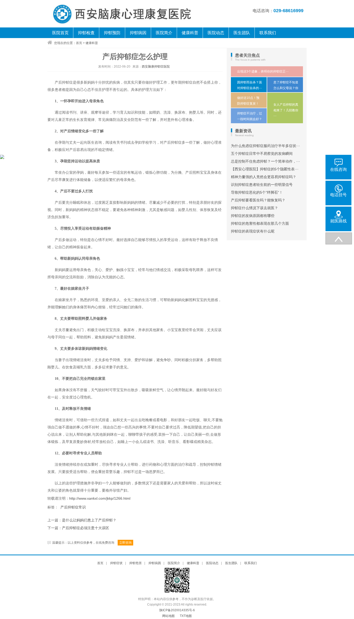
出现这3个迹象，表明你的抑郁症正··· (263, 71)
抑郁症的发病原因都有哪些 (252, 216)
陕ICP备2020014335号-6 (177, 610)
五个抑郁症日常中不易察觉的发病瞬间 (262, 153)
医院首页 (60, 33)
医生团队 (241, 33)
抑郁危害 (135, 563)
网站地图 (168, 616)
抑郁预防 (112, 33)
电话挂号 (338, 195)
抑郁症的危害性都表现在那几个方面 (260, 223)
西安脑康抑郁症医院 (156, 66)
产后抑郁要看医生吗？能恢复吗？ (258, 200)
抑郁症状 (116, 563)
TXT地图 (186, 616)
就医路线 (338, 221)
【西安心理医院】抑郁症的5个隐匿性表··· (265, 169)
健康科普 (190, 33)
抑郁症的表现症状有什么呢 (252, 231)
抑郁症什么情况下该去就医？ (254, 208)
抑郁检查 (86, 33)
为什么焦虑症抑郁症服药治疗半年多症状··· (265, 146)
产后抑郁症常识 (73, 507)
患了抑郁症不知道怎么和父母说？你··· (285, 88)
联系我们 (267, 33)
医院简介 (164, 33)
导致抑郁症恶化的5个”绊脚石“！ (257, 192)
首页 (79, 43)
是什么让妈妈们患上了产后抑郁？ (89, 520)
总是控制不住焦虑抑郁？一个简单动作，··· (265, 161)
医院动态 (216, 33)
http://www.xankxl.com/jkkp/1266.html (99, 498)
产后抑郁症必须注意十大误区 (85, 528)
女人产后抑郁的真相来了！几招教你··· (285, 110)
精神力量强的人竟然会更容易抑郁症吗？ (263, 177)
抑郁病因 (138, 33)
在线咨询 (338, 169)
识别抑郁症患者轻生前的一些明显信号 (262, 185)
